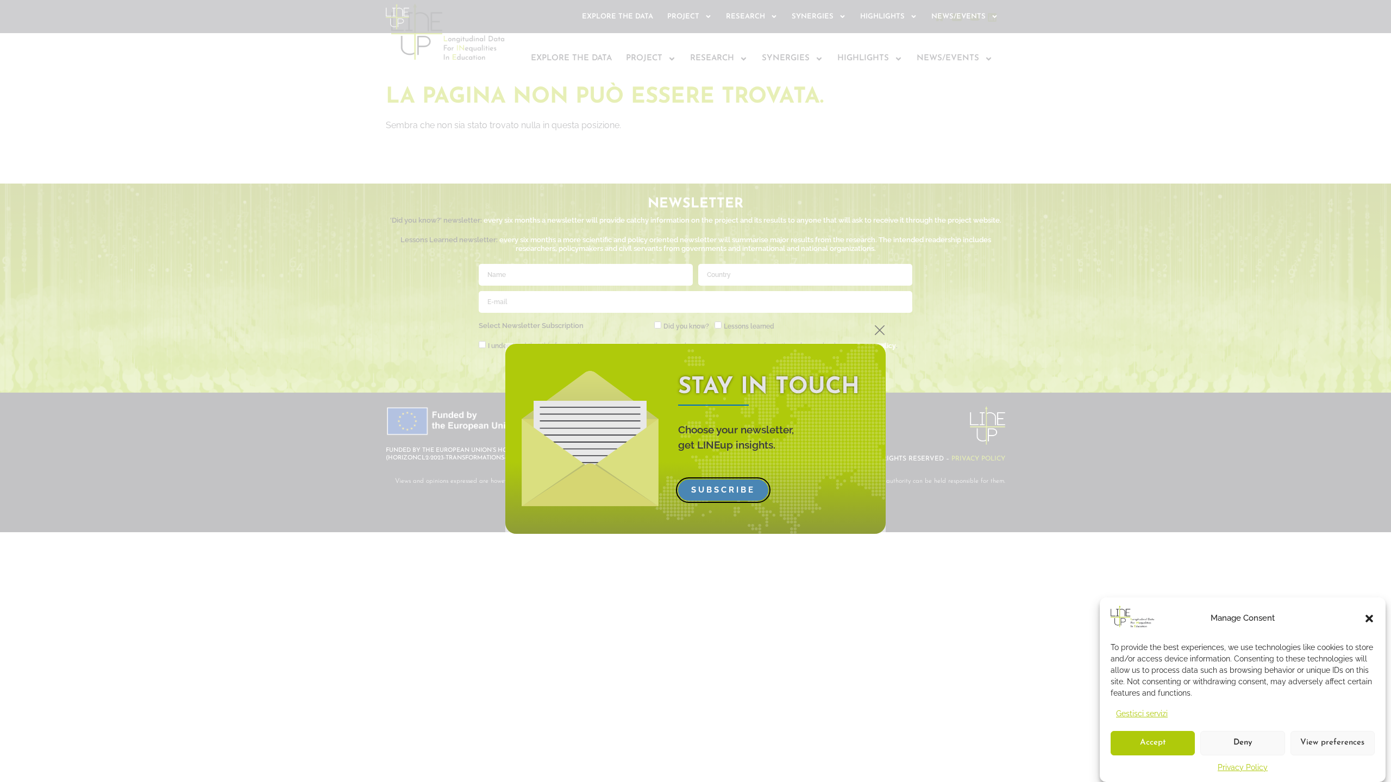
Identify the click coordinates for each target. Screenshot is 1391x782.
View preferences (1332, 743)
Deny (1242, 743)
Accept (1153, 743)
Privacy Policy (1243, 767)
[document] (695, 391)
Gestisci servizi (1142, 713)
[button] (1369, 618)
